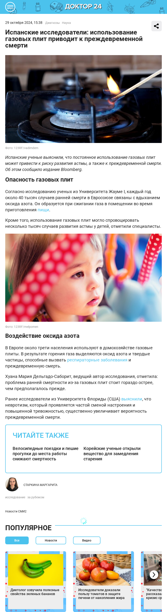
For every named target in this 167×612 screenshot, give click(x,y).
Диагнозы (52, 23)
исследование (15, 497)
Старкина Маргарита (40, 485)
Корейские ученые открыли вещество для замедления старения (112, 453)
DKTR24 (83, 7)
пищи (43, 209)
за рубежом (35, 497)
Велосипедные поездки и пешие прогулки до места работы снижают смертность (45, 453)
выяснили (131, 399)
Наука (66, 23)
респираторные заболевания (97, 360)
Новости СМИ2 (16, 511)
